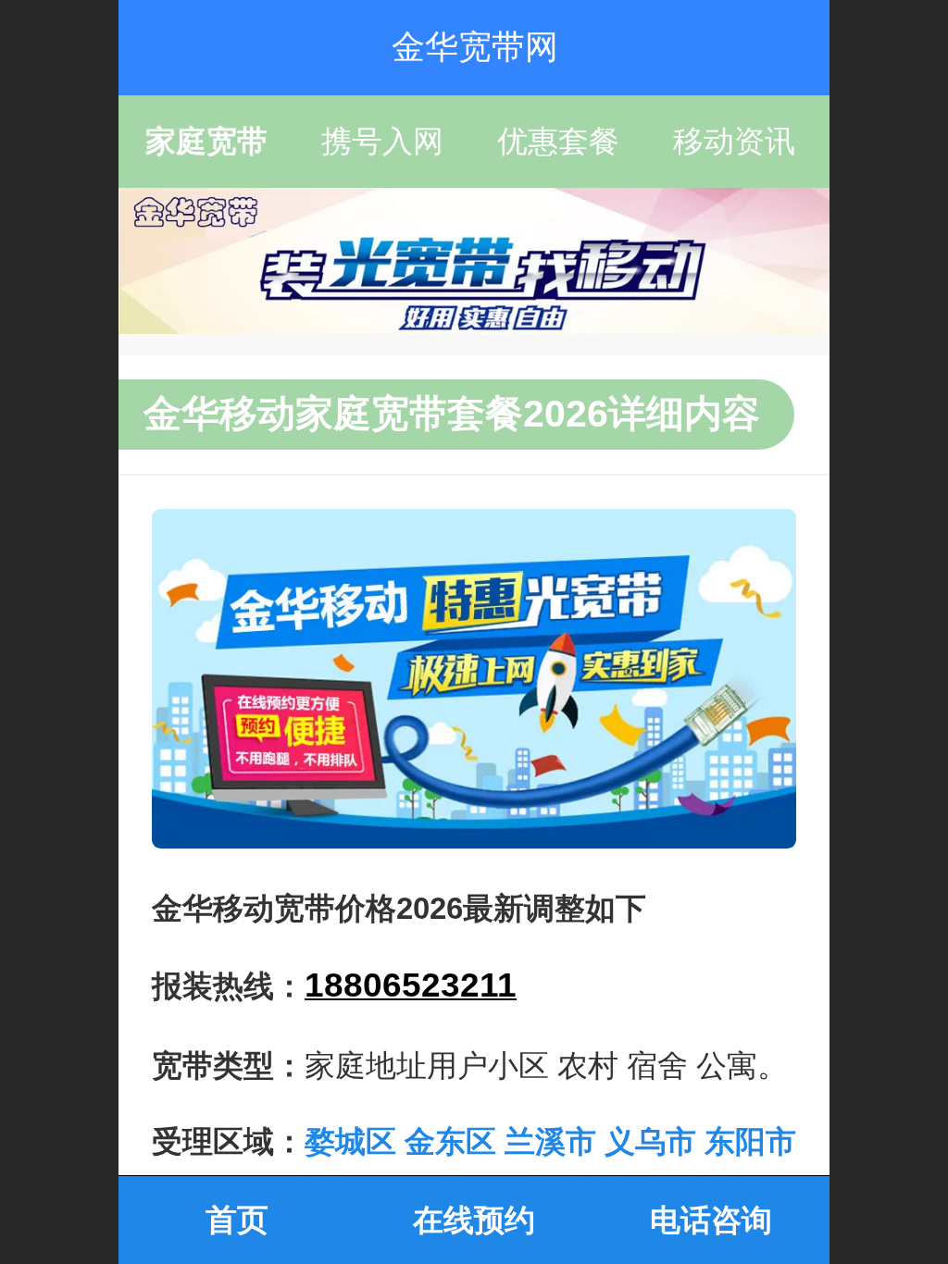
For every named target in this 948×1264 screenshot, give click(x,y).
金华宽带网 (475, 47)
